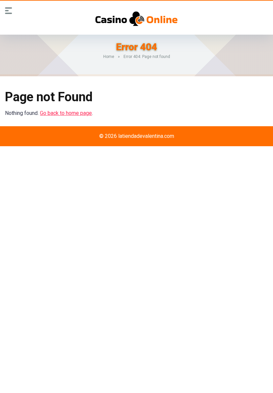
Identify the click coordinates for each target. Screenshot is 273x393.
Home (108, 56)
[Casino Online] (136, 18)
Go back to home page (66, 113)
